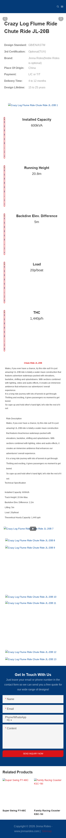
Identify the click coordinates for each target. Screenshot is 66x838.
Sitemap (46, 831)
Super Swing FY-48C (14, 810)
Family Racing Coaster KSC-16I (47, 812)
